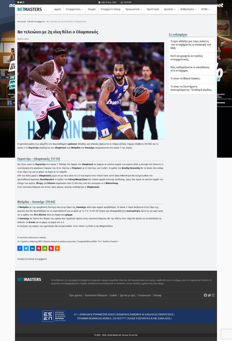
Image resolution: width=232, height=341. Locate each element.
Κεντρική (21, 21)
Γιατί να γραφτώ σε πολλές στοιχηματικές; (186, 57)
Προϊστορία (153, 9)
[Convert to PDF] (51, 248)
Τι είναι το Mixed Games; (185, 78)
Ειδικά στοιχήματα (36, 21)
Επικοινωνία (144, 295)
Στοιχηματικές (73, 9)
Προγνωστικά (132, 9)
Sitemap (157, 295)
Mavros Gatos (23, 39)
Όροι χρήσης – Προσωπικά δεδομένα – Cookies (93, 295)
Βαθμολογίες (187, 9)
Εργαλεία (168, 9)
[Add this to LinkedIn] (32, 248)
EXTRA (204, 9)
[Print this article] (44, 248)
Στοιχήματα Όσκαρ (110, 9)
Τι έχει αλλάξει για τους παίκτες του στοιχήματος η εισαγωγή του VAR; (190, 45)
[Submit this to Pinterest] (38, 248)
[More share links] (57, 248)
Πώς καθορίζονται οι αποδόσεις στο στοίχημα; (189, 69)
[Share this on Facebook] (19, 248)
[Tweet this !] (26, 248)
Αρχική (57, 9)
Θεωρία (92, 9)
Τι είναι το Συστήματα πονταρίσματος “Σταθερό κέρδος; (191, 88)
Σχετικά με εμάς (128, 295)
